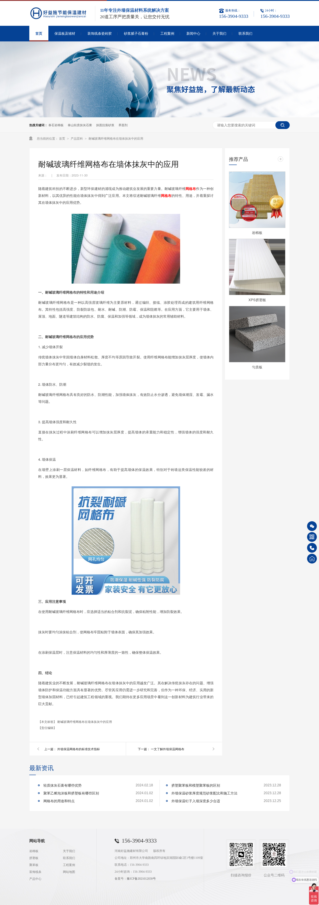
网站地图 (69, 872)
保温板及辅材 (64, 33)
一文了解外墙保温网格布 (167, 749)
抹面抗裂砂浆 (105, 125)
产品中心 (35, 878)
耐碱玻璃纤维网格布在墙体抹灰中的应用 (116, 138)
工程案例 (167, 33)
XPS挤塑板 (257, 299)
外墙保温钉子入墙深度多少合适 (195, 800)
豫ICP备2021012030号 (141, 878)
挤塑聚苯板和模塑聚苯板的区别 (195, 785)
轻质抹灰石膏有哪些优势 (62, 785)
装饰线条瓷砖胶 (99, 33)
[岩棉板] (257, 200)
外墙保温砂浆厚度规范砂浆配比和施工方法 (204, 793)
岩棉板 (257, 232)
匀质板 (257, 366)
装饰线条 (35, 872)
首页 (38, 33)
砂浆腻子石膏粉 (136, 33)
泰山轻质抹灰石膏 (80, 125)
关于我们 (219, 33)
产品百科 (77, 138)
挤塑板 (33, 858)
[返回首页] (312, 559)
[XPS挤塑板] (257, 267)
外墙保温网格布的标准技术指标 (78, 749)
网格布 (191, 188)
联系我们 (245, 33)
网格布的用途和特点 (59, 800)
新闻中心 (193, 33)
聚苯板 (33, 865)
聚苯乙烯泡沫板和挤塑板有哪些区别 (71, 793)
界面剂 (123, 125)
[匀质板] (257, 334)
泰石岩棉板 (56, 125)
